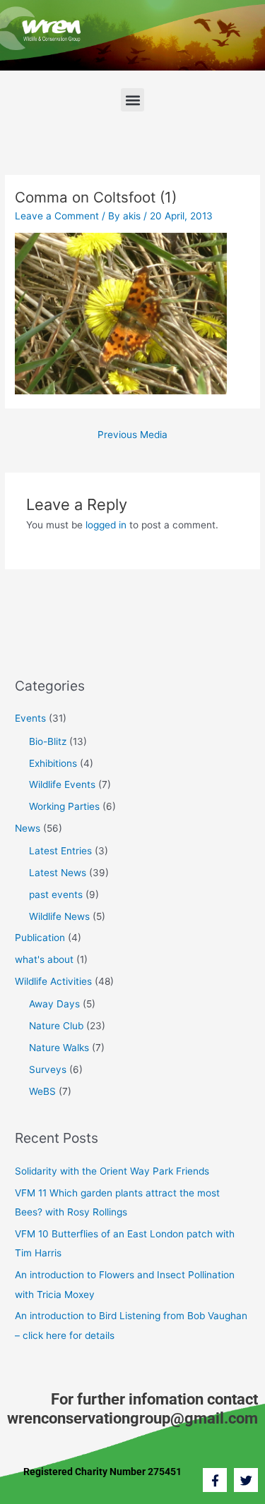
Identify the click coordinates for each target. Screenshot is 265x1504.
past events (56, 894)
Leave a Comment (57, 216)
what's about (44, 959)
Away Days (54, 1003)
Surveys (47, 1069)
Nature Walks (59, 1047)
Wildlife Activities (53, 981)
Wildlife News (59, 916)
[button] (132, 99)
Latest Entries (60, 850)
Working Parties (64, 806)
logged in (106, 524)
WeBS (42, 1091)
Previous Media (132, 434)
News (27, 828)
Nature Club (56, 1025)
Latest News (57, 872)
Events (30, 718)
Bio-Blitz (47, 741)
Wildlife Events (62, 784)
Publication (40, 937)
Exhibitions (53, 763)
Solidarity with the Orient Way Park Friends (112, 1171)
